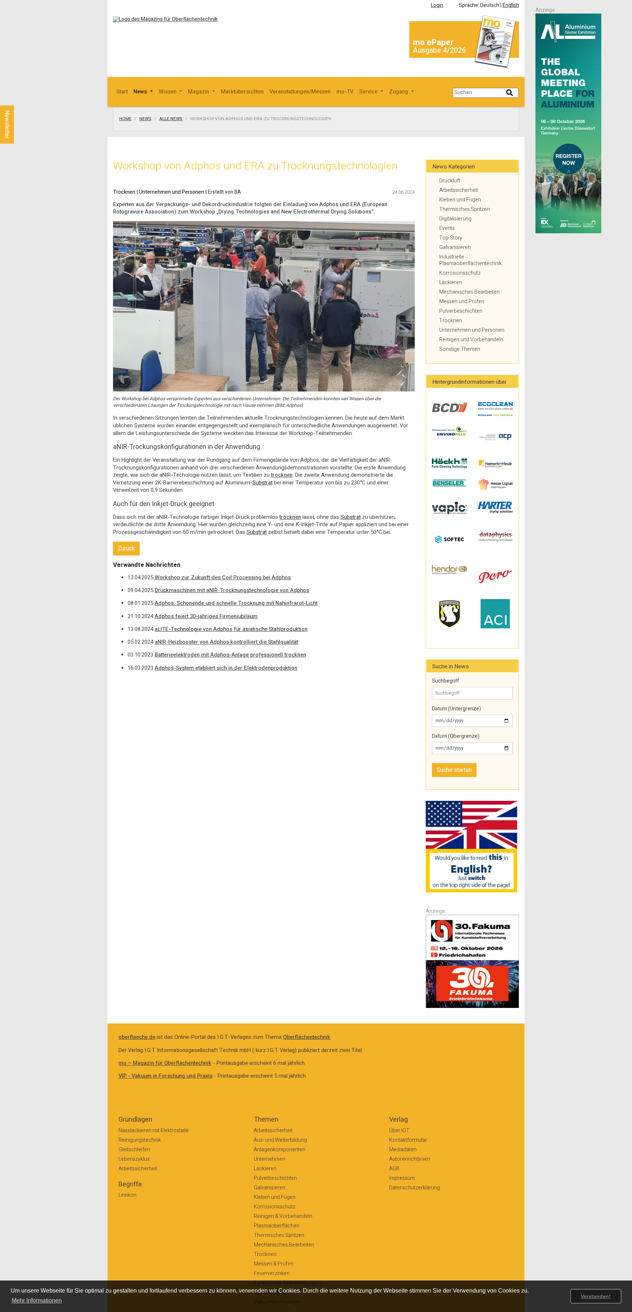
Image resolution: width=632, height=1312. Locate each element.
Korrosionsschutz (460, 273)
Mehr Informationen (37, 1300)
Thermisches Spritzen (464, 209)
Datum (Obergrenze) (455, 736)
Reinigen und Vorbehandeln (471, 339)
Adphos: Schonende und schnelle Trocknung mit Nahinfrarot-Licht (236, 603)
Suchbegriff (445, 681)
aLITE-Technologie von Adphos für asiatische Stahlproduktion (231, 629)
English (511, 5)
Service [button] (369, 92)
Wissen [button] (168, 92)
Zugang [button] (399, 92)
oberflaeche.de (136, 1037)
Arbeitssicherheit (458, 190)
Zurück (126, 548)
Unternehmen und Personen (471, 330)
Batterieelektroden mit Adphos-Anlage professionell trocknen (230, 655)
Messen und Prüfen (461, 301)
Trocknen (450, 320)
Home (125, 119)
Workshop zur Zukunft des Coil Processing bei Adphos (223, 577)
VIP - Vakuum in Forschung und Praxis (165, 1076)
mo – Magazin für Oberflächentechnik (164, 1063)
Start (122, 92)
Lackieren (450, 282)
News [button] (140, 92)
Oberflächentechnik (306, 1037)
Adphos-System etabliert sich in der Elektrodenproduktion (226, 668)
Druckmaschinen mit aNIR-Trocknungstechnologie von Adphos (232, 590)
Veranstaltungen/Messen (300, 92)
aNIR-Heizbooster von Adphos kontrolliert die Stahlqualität (226, 642)
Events (447, 228)
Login (437, 5)
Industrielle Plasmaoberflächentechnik (470, 260)
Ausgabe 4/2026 (439, 50)
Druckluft (449, 181)
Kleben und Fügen (460, 200)
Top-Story (450, 238)
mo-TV (344, 92)
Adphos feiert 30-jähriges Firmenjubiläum (206, 616)
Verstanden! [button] (596, 1296)
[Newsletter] (19, 98)
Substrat (262, 483)
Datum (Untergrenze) (456, 709)
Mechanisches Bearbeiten (469, 292)
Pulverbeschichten (460, 311)
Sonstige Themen (459, 349)
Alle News (171, 119)
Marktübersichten (242, 92)
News (145, 119)
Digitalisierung (455, 219)
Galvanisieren (455, 247)
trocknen (282, 475)
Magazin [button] (199, 92)
